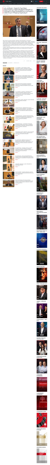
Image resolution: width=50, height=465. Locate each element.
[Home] (3, 1)
